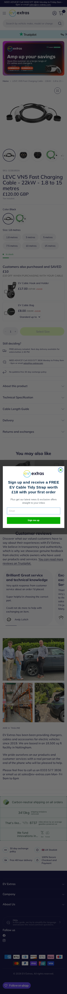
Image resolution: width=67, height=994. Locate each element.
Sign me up (33, 520)
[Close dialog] (60, 470)
